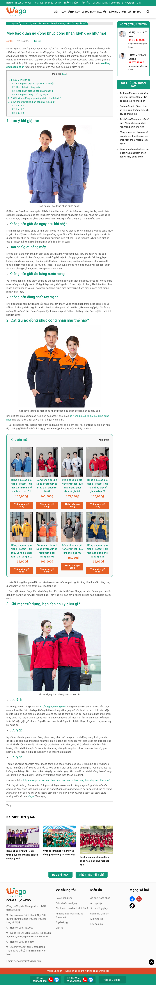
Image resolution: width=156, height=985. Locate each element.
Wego (30, 796)
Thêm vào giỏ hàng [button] (21, 505)
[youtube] (139, 899)
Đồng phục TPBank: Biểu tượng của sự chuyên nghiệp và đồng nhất (22, 855)
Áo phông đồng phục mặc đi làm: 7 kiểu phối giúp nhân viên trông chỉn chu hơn (134, 123)
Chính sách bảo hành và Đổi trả (72, 908)
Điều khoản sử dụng (66, 903)
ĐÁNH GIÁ (126, 12)
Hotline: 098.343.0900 (21, 927)
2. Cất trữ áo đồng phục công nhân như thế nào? (35, 98)
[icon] (50, 979)
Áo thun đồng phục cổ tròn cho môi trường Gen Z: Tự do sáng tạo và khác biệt (134, 97)
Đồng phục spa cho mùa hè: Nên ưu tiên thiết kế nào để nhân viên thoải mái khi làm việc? (134, 138)
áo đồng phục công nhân (53, 706)
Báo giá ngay (60, 874)
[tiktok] (132, 905)
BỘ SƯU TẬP (88, 12)
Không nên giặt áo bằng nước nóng (32, 91)
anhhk (9, 41)
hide (64, 74)
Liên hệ (59, 927)
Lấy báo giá (96, 924)
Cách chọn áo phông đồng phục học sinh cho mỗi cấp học (95, 861)
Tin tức (37, 41)
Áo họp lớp (96, 903)
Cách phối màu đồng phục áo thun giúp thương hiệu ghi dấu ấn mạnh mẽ (134, 110)
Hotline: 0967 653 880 (22, 941)
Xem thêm (104, 439)
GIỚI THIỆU (58, 12)
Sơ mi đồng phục (99, 908)
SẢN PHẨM (73, 12)
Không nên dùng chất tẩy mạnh (30, 94)
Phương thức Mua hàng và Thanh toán (69, 915)
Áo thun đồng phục (100, 898)
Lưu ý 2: (18, 109)
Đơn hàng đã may (99, 913)
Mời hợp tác (96, 918)
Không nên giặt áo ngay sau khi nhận (33, 83)
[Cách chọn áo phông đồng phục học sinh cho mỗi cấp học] (96, 839)
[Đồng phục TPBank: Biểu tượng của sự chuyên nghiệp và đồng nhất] (22, 836)
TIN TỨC (137, 12)
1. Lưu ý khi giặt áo (19, 80)
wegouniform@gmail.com (137, 45)
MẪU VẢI (101, 12)
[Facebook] (132, 899)
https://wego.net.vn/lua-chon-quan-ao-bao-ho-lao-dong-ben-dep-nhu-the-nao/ (66, 780)
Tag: (9, 805)
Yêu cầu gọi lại (112, 979)
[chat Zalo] (56, 979)
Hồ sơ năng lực (64, 898)
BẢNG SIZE (114, 12)
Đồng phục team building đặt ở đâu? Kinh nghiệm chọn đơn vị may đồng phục (134, 153)
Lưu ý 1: (18, 105)
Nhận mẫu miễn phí (91, 874)
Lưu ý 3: (18, 113)
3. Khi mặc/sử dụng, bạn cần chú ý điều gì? (32, 102)
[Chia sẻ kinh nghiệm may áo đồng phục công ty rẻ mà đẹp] (59, 836)
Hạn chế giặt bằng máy (26, 87)
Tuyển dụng (62, 922)
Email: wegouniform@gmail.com (23, 961)
